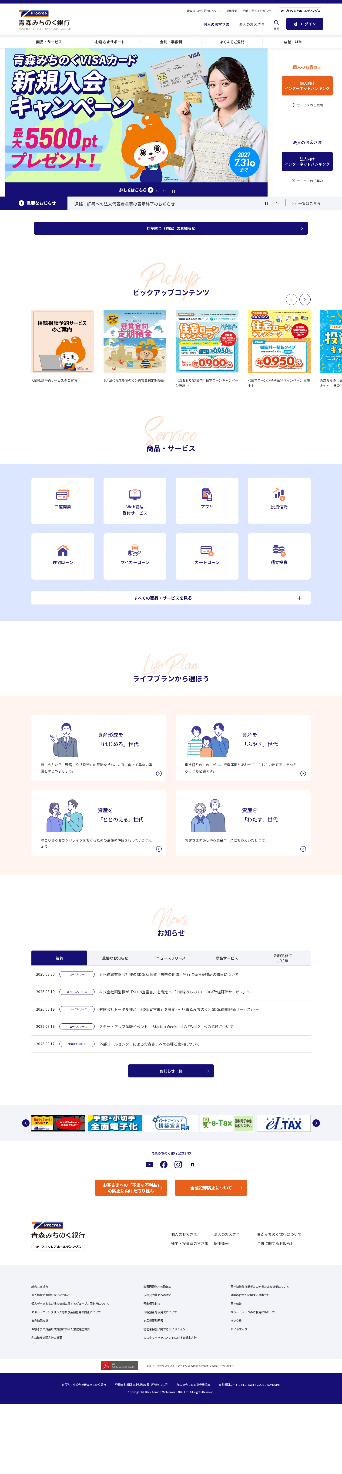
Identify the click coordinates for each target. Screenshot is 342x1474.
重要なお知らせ (115, 958)
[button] (129, 191)
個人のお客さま (184, 1234)
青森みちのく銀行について (279, 1234)
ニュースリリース (171, 958)
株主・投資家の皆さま (189, 1243)
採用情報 (221, 1243)
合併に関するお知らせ (275, 1243)
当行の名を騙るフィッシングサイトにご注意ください (124, 204)
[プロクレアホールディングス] (300, 10)
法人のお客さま (227, 1234)
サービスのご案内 (310, 105)
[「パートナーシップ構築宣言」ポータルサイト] (171, 1123)
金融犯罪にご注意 (282, 958)
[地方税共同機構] (284, 1123)
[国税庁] (227, 1123)
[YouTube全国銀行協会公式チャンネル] (58, 1123)
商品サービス (227, 958)
